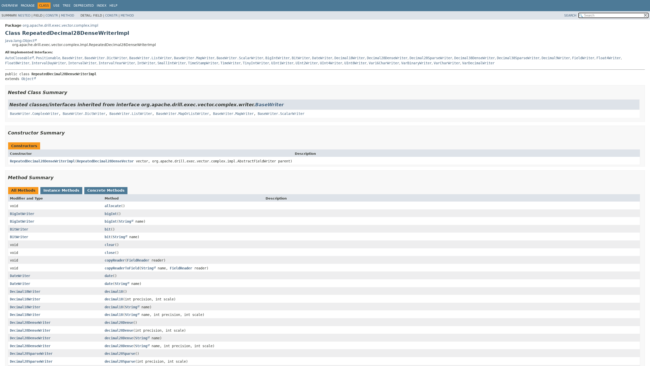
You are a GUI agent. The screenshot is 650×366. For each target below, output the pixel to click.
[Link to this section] (71, 92)
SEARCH (570, 15)
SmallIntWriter (171, 63)
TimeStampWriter (203, 63)
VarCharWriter (447, 63)
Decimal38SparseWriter (518, 58)
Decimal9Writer (556, 58)
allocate (113, 206)
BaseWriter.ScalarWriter (240, 58)
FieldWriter (583, 58)
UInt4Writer (331, 63)
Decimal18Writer (349, 58)
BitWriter (301, 58)
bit (108, 229)
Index (101, 5)
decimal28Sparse (120, 354)
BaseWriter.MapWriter (194, 58)
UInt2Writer (307, 63)
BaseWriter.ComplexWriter (34, 114)
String (125, 221)
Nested (24, 15)
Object (27, 79)
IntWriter (146, 63)
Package (28, 5)
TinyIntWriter (256, 63)
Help (113, 5)
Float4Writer (608, 58)
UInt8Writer (355, 63)
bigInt (111, 214)
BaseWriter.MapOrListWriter (182, 114)
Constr (51, 15)
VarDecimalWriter (478, 63)
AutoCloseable (18, 58)
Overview (10, 5)
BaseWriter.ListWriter (150, 58)
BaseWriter (72, 58)
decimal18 (114, 291)
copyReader (115, 260)
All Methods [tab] (23, 190)
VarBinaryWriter (416, 63)
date (109, 276)
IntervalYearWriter (117, 63)
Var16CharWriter (384, 63)
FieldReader (138, 260)
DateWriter (322, 58)
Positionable (48, 58)
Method (67, 15)
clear (110, 245)
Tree (67, 5)
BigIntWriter (277, 58)
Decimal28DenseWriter (387, 58)
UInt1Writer (282, 63)
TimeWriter (230, 63)
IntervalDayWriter (48, 63)
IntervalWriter (82, 63)
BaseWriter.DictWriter (106, 58)
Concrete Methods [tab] (105, 190)
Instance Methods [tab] (61, 190)
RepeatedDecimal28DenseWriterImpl (42, 161)
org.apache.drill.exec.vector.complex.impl (60, 25)
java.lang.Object (19, 41)
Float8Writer (17, 63)
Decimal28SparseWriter (431, 58)
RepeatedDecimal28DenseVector (105, 161)
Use (56, 5)
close (110, 253)
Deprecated (84, 5)
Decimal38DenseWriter (474, 58)
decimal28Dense (119, 323)
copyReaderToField (122, 268)
